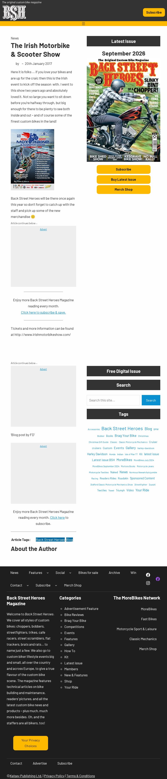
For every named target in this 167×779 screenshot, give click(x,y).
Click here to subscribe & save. (43, 312)
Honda (112, 454)
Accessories (94, 429)
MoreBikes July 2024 (144, 460)
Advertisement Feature (81, 608)
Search (151, 400)
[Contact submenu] (28, 585)
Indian (120, 454)
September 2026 (123, 53)
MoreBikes (124, 460)
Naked (114, 472)
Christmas (143, 435)
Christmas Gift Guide (99, 442)
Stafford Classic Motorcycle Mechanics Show (111, 484)
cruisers (96, 448)
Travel (111, 490)
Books (109, 435)
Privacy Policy (54, 776)
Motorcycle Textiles (99, 472)
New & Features (76, 675)
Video (130, 490)
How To (69, 651)
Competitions (74, 627)
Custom (107, 448)
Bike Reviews (74, 615)
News (15, 38)
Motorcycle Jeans (145, 466)
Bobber (100, 436)
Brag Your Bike (125, 435)
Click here (57, 517)
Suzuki (152, 484)
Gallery (131, 448)
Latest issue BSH (103, 460)
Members (71, 669)
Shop (68, 681)
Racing (94, 478)
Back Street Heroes (50, 539)
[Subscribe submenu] (56, 585)
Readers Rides (108, 478)
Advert (43, 229)
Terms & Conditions (80, 776)
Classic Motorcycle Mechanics (133, 442)
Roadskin (123, 478)
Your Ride (142, 490)
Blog (69, 539)
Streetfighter (140, 484)
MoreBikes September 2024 (105, 466)
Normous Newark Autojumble (143, 472)
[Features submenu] (48, 573)
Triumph (120, 490)
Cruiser (153, 442)
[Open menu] (83, 23)
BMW (156, 429)
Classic (113, 442)
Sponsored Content (142, 478)
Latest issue (73, 663)
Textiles (102, 490)
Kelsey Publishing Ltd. (26, 776)
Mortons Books (128, 466)
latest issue (151, 454)
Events (119, 448)
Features (71, 639)
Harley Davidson (97, 454)
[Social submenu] (70, 573)
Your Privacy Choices (30, 743)
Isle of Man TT (131, 454)
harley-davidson (145, 448)
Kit (141, 454)
